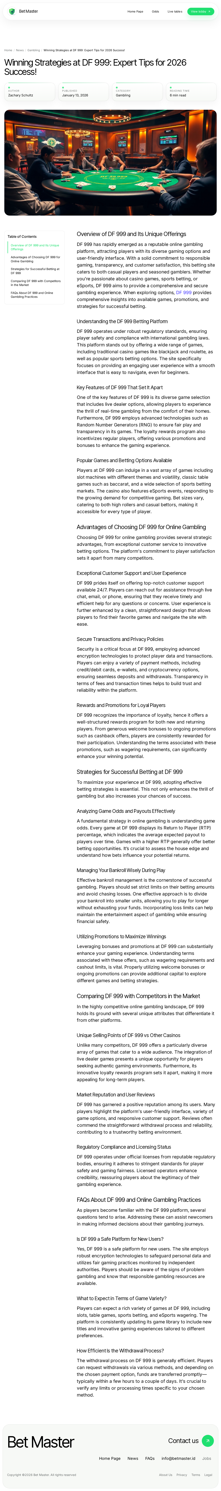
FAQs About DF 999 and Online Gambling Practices (32, 295)
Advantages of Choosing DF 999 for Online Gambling (35, 259)
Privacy (182, 1475)
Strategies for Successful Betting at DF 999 (35, 271)
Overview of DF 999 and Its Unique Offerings (35, 247)
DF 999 (183, 292)
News (20, 50)
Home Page (110, 1458)
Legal (208, 1475)
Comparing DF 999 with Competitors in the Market (36, 283)
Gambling (33, 50)
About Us (165, 1475)
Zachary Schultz (20, 95)
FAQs (150, 1458)
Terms (195, 1475)
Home (8, 50)
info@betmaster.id (178, 1458)
